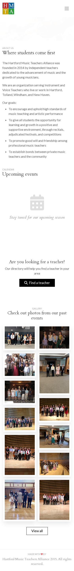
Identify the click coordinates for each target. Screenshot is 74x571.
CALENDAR (8, 169)
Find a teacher (39, 283)
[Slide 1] (30, 35)
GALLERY (37, 308)
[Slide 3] (44, 35)
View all (37, 531)
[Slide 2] (37, 35)
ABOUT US (7, 48)
